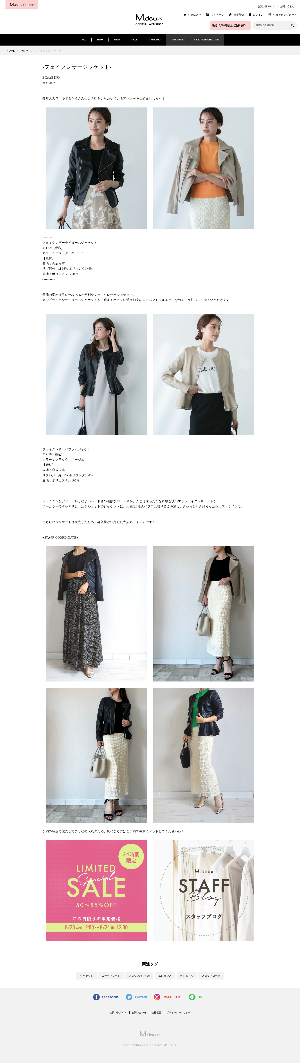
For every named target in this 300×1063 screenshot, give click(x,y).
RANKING (155, 40)
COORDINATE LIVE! (206, 40)
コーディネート (111, 975)
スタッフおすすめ (139, 975)
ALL (83, 40)
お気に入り (194, 14)
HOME (11, 50)
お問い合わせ (287, 6)
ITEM (100, 40)
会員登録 (238, 14)
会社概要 (156, 1012)
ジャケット (86, 975)
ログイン (258, 14)
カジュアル (186, 975)
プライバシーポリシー (178, 1012)
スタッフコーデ (211, 975)
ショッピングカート (285, 14)
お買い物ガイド (266, 6)
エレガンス (165, 975)
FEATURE (177, 40)
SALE (134, 40)
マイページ (217, 14)
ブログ (24, 51)
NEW (117, 40)
